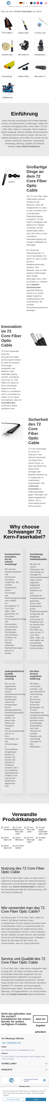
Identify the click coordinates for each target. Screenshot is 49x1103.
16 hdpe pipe (42, 839)
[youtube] (38, 3)
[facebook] (41, 3)
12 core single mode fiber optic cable (43, 830)
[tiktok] (31, 3)
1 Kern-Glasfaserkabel (8, 828)
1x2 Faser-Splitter (19, 847)
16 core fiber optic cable (31, 840)
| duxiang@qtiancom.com (25, 1050)
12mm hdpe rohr (8, 839)
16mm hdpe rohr (8, 847)
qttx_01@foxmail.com (9, 1050)
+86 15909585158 (11, 1042)
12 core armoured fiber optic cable (19, 830)
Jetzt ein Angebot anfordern (40, 1020)
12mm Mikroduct (19, 839)
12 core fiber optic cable (31, 829)
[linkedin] (34, 3)
